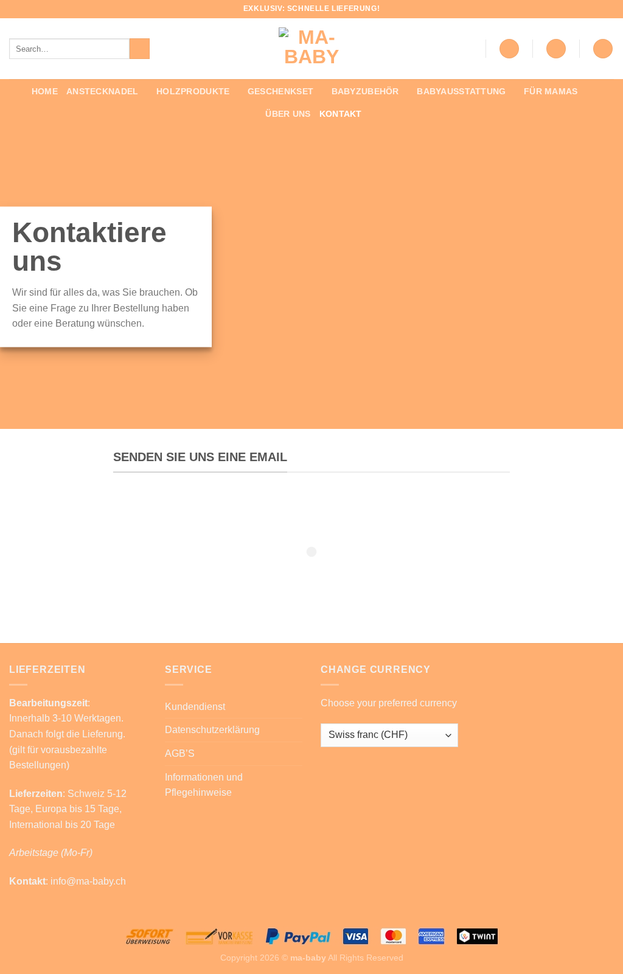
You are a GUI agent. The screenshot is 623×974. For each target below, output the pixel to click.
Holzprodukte (192, 91)
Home (45, 91)
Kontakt (340, 114)
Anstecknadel (102, 91)
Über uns (287, 114)
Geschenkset (280, 91)
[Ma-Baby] (311, 48)
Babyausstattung (461, 91)
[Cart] (603, 49)
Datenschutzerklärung (212, 730)
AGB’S (180, 753)
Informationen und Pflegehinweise (204, 785)
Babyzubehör (365, 91)
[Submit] (140, 48)
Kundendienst (195, 706)
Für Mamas (551, 91)
